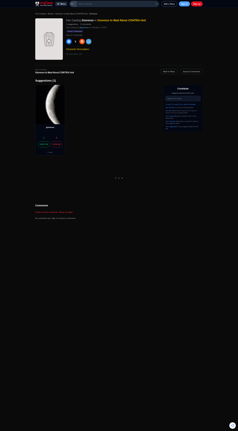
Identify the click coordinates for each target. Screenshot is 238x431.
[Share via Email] (88, 41)
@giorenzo (84, 27)
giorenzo (50, 127)
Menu (63, 4)
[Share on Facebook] (69, 41)
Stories (51, 14)
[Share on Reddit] (82, 41)
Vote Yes (44, 144)
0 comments (85, 24)
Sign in (184, 4)
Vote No (56, 144)
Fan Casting (40, 14)
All (72, 4)
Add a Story (169, 4)
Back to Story (169, 71)
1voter (50, 152)
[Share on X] (75, 41)
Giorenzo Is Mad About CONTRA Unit (71, 14)
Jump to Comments (191, 71)
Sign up (197, 4)
